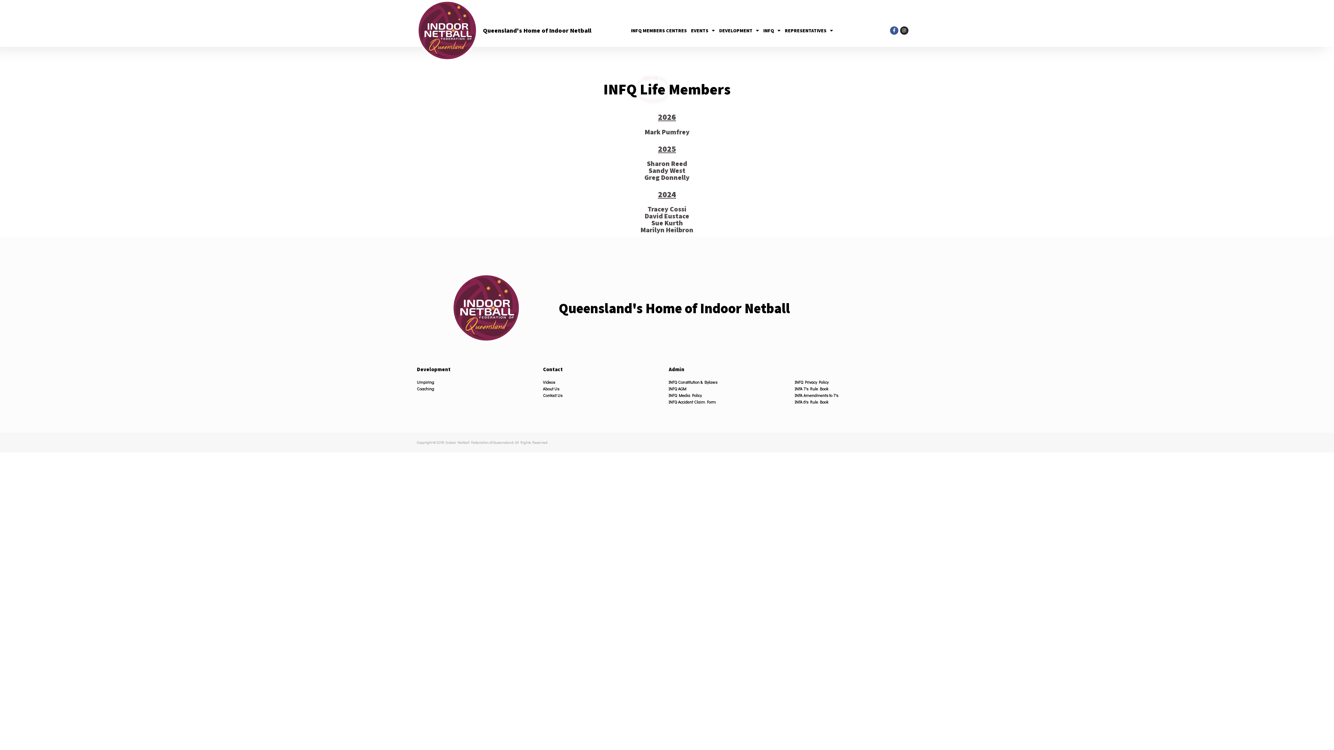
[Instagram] (904, 30)
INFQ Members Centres (659, 30)
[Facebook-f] (894, 30)
